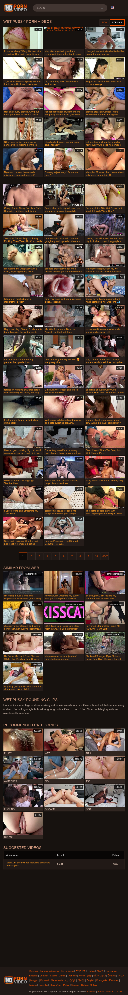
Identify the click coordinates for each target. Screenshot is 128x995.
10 (96, 556)
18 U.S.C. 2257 (114, 991)
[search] (102, 8)
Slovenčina (55, 985)
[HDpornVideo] (15, 7)
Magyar (34, 980)
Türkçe (91, 971)
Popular (117, 22)
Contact (91, 991)
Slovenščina (67, 971)
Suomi (53, 975)
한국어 (100, 971)
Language (114, 8)
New (104, 22)
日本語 (81, 980)
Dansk (62, 975)
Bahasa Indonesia (49, 971)
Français (72, 975)
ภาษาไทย (80, 971)
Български (111, 971)
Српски (75, 985)
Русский (44, 980)
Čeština (112, 975)
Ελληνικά (113, 980)
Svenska (43, 985)
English (90, 980)
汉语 (89, 975)
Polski (66, 985)
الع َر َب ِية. (70, 980)
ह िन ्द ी (100, 975)
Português (101, 980)
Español (33, 975)
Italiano (33, 985)
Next (105, 556)
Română (33, 971)
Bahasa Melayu (89, 985)
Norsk (82, 975)
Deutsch (44, 975)
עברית (121, 975)
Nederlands (57, 980)
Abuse (100, 991)
